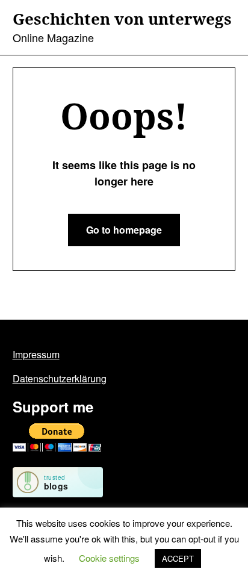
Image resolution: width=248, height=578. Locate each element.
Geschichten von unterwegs (122, 19)
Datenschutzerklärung (60, 378)
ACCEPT (178, 558)
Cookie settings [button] (109, 558)
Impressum (36, 354)
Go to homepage (124, 230)
